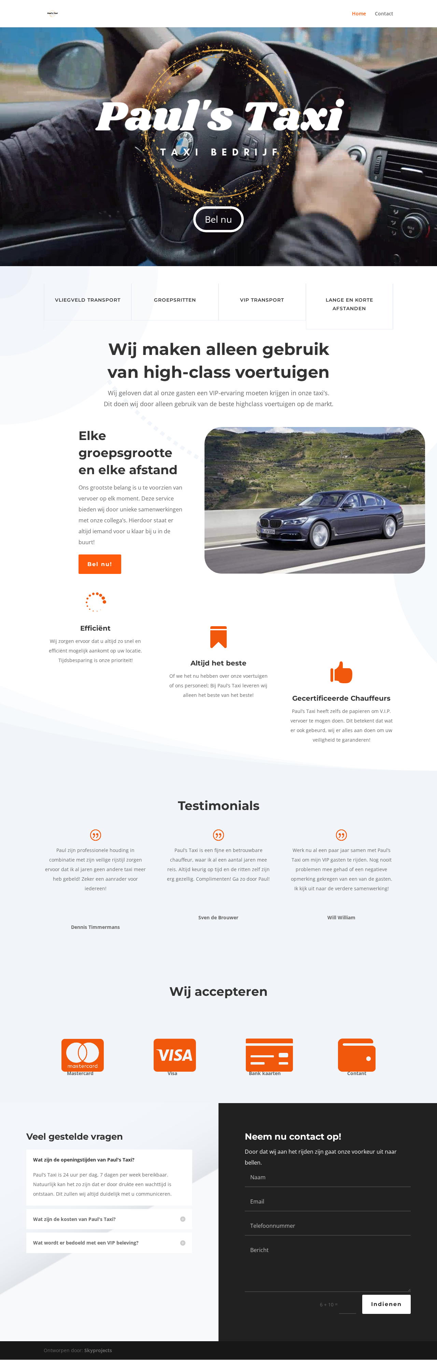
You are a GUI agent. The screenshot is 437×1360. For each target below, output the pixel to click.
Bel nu (218, 219)
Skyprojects (98, 1350)
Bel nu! (99, 564)
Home (359, 14)
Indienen (386, 1304)
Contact (384, 14)
